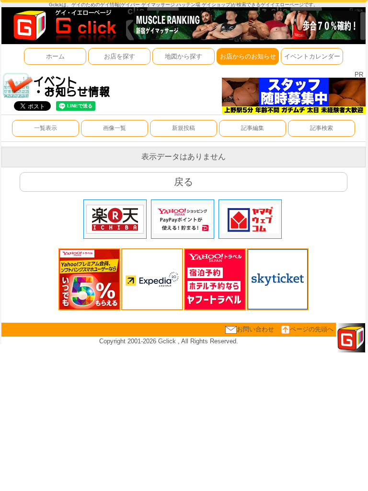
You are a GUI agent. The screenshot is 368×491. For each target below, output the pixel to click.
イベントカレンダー (312, 56)
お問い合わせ (255, 329)
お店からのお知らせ (248, 56)
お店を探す (119, 56)
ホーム (55, 56)
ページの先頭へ (312, 329)
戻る (183, 181)
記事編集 (252, 128)
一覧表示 (45, 128)
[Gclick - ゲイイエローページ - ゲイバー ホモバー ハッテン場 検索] (63, 25)
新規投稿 (183, 128)
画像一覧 (114, 128)
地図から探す (183, 56)
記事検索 (321, 128)
